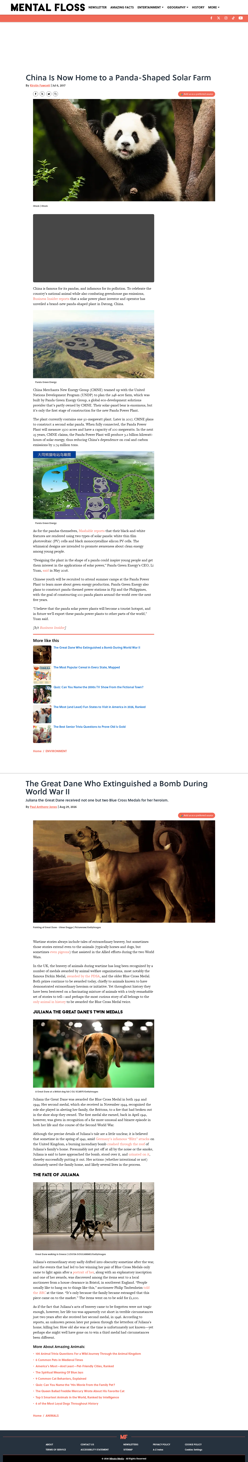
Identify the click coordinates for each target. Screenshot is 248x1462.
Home (37, 751)
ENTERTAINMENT (149, 7)
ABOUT (49, 1444)
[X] (218, 17)
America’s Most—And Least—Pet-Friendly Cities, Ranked (75, 1366)
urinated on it (139, 1154)
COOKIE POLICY (193, 1444)
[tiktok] (233, 17)
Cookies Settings (193, 1449)
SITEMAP (128, 1449)
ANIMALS (52, 1415)
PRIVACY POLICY (161, 1444)
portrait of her (83, 1272)
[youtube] (241, 17)
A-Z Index (158, 1449)
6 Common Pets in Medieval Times (59, 1360)
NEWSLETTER (97, 7)
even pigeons (59, 951)
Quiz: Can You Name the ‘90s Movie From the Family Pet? (75, 1385)
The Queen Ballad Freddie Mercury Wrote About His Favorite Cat (80, 1391)
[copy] (55, 93)
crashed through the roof (126, 1144)
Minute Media (116, 1458)
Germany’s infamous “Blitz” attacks (122, 1138)
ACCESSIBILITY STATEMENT (95, 1449)
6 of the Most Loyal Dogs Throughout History (67, 1403)
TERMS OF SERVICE (56, 1449)
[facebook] (211, 17)
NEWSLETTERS (130, 1444)
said (46, 570)
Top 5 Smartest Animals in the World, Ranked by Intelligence (77, 1397)
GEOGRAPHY (176, 7)
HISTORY (198, 7)
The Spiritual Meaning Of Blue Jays (59, 1372)
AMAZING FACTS (122, 7)
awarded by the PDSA (83, 976)
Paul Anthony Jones (43, 807)
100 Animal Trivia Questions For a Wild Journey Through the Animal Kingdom (88, 1353)
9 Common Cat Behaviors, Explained (61, 1378)
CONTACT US (87, 1444)
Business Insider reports (51, 298)
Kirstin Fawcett (40, 85)
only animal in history (50, 1001)
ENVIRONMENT (56, 751)
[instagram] (226, 17)
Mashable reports (92, 530)
